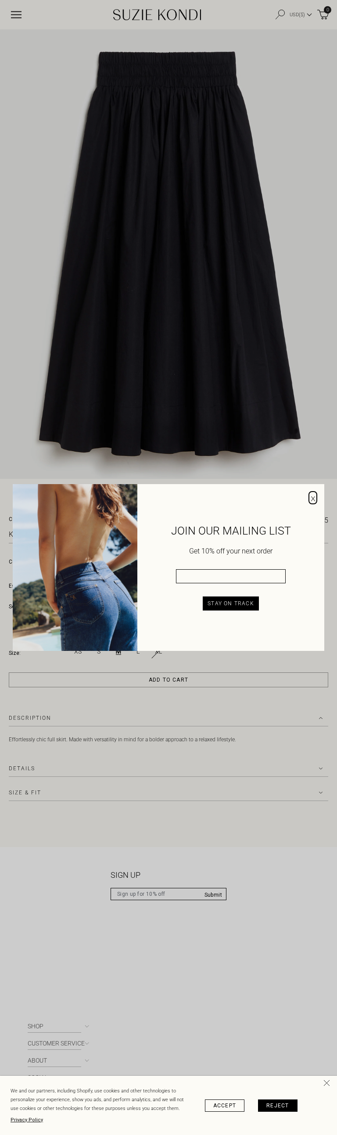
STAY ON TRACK (231, 603)
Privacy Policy (27, 1120)
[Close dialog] (312, 498)
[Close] (328, 1084)
